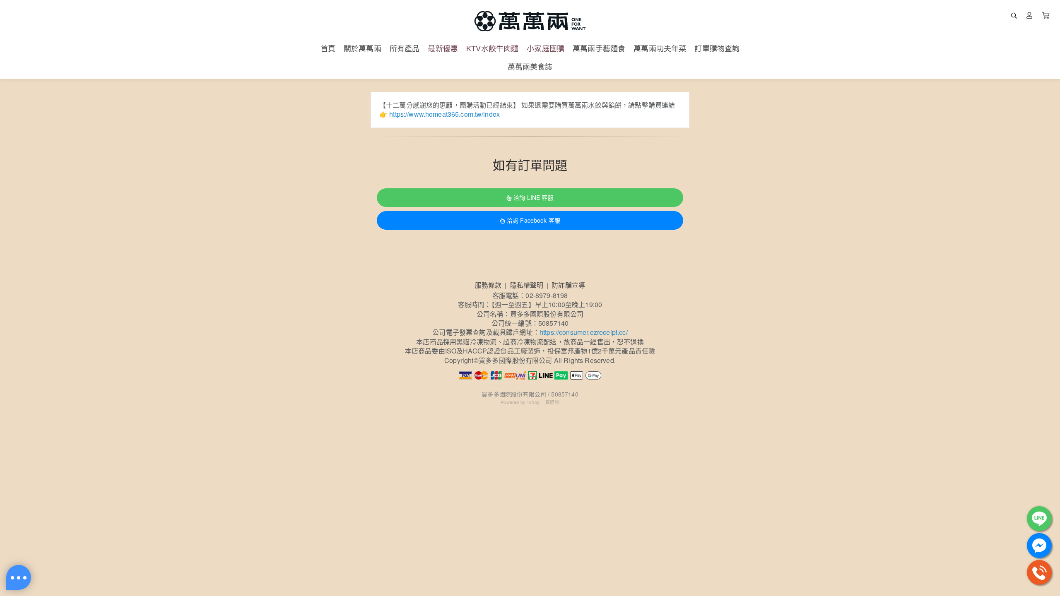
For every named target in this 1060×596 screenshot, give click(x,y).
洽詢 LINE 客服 (533, 197)
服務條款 (488, 285)
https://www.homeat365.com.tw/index (444, 114)
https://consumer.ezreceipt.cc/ (584, 332)
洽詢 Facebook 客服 (533, 220)
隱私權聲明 (527, 285)
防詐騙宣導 (568, 285)
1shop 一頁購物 (543, 402)
